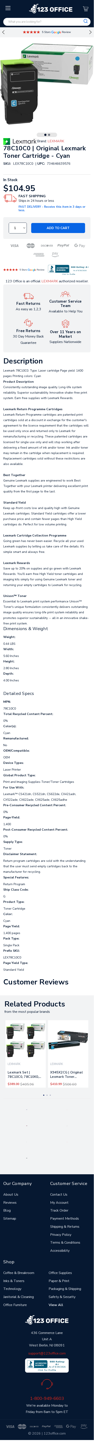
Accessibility (60, 1250)
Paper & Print (59, 1281)
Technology (12, 1288)
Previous (3, 32)
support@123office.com (47, 1353)
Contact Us (58, 1194)
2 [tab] (49, 135)
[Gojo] (26, 1158)
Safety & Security (62, 1296)
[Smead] (26, 1125)
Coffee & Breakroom (18, 1272)
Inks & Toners (13, 1281)
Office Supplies (60, 1272)
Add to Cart (58, 228)
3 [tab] (50, 1095)
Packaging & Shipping (65, 1288)
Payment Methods (64, 1218)
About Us (10, 1194)
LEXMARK (49, 281)
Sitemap (9, 1218)
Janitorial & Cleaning (18, 1296)
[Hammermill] (67, 1125)
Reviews (10, 1202)
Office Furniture (15, 1305)
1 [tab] (45, 135)
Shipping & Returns (64, 1226)
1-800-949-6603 (47, 1398)
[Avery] (26, 1109)
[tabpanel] (25, 1054)
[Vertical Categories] (8, 8)
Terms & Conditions (65, 1242)
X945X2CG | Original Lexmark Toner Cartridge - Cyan (66, 1075)
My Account (59, 1202)
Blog (7, 1210)
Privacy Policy (60, 1234)
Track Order (59, 1210)
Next (90, 32)
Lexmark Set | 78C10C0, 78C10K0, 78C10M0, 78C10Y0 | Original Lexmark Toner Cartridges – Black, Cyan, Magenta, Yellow (25, 1075)
